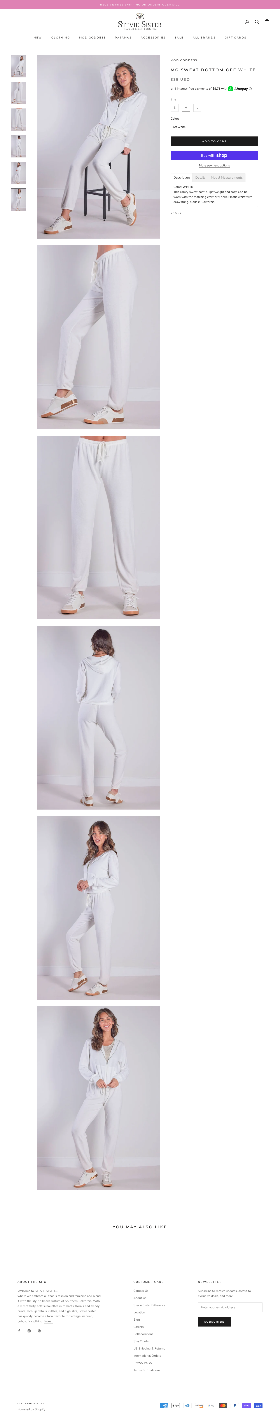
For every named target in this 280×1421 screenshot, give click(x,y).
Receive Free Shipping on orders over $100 (140, 4)
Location (139, 1312)
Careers (138, 1327)
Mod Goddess (184, 60)
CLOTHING (60, 37)
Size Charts (141, 1341)
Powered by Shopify (31, 1409)
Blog (136, 1320)
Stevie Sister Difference (149, 1305)
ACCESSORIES (153, 37)
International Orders (147, 1356)
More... (48, 1321)
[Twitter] (191, 212)
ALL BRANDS (204, 37)
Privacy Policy (142, 1363)
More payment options (214, 165)
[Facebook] (185, 212)
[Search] (257, 21)
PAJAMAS (123, 37)
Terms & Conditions (146, 1370)
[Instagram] (29, 1330)
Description (181, 177)
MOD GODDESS (92, 37)
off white (179, 127)
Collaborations (143, 1334)
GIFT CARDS (235, 37)
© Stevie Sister (31, 1403)
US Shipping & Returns (149, 1348)
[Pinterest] (197, 212)
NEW (38, 37)
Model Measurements (227, 177)
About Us (140, 1298)
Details (200, 177)
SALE (179, 37)
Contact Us (141, 1291)
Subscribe (214, 1321)
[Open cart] (267, 21)
